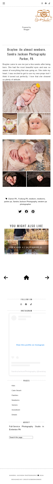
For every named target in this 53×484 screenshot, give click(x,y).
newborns (41, 199)
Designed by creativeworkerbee (26, 479)
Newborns (15, 400)
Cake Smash (16, 390)
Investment (16, 410)
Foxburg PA (23, 199)
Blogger (26, 29)
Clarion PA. (12, 199)
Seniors (15, 405)
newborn (32, 199)
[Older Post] (47, 278)
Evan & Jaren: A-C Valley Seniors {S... (26, 247)
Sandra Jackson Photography (25, 202)
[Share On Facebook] (26, 211)
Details (14, 415)
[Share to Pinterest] (33, 211)
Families (15, 395)
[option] (26, 241)
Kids (13, 386)
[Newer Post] (6, 278)
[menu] (4, 3)
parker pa (8, 202)
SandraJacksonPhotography (23, 371)
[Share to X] (20, 211)
